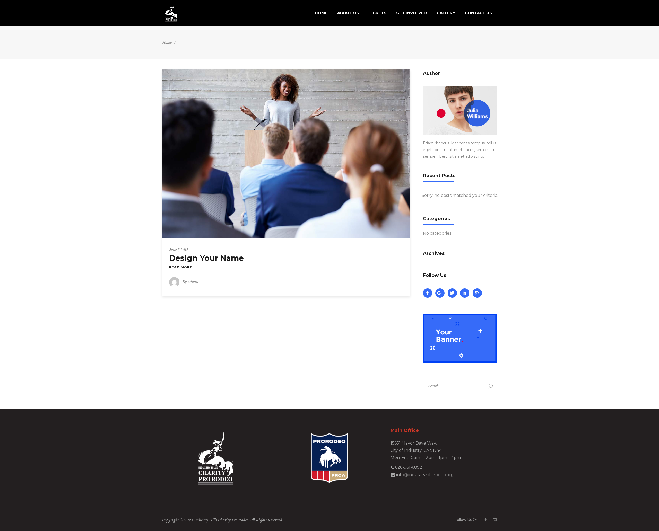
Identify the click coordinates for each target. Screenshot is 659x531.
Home (167, 42)
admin (193, 282)
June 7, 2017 (178, 249)
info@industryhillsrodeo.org (424, 474)
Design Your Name (206, 258)
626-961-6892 (408, 467)
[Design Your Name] (286, 153)
